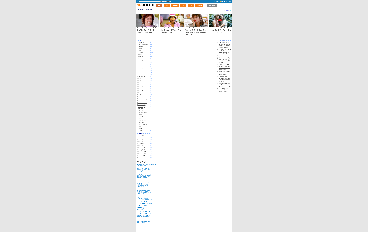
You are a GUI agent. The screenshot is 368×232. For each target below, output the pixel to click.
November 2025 (142, 154)
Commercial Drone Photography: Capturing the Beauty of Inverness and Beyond (224, 79)
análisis (138, 216)
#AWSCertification (141, 186)
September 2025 (142, 158)
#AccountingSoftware (141, 194)
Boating (140, 50)
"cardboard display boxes (143, 169)
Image (183, 5)
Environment (141, 64)
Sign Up (223, 1)
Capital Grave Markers (224, 64)
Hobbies (140, 80)
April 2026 (141, 143)
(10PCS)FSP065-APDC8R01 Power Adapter (143, 198)
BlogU (159, 5)
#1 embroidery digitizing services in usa (143, 178)
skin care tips (145, 213)
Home (217, 1)
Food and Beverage (142, 72)
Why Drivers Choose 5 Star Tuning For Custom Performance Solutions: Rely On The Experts (224, 45)
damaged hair (140, 211)
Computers (141, 56)
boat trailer (145, 203)
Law (139, 93)
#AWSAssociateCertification (143, 185)
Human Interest (142, 87)
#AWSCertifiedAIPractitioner (143, 189)
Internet (140, 89)
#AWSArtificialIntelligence (142, 184)
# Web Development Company (143, 177)
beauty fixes (140, 201)
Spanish (140, 118)
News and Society (142, 99)
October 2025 (141, 156)
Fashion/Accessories (143, 68)
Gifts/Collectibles (142, 76)
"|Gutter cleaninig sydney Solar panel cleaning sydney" (143, 173)
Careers (140, 54)
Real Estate (141, 101)
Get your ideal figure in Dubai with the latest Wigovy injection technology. (224, 90)
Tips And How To (142, 124)
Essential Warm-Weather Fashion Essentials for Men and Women (224, 73)
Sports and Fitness (142, 120)
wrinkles (148, 215)
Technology (141, 122)
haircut (147, 211)
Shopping (140, 116)
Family (140, 66)
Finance (140, 70)
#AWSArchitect (140, 183)
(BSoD (138, 200)
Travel (139, 126)
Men (139, 97)
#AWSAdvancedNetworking (143, 182)
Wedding (140, 128)
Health (140, 78)
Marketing (140, 95)
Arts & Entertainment (143, 44)
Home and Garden (142, 85)
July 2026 (140, 137)
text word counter (223, 55)
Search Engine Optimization (141, 107)
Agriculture (141, 42)
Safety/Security (142, 105)
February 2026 (141, 148)
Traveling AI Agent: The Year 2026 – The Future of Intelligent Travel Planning (225, 84)
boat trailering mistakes (142, 207)
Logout (175, 224)
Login (229, 1)
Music (191, 5)
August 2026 (141, 135)
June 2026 (140, 139)
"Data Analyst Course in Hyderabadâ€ (142, 166)
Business (140, 52)
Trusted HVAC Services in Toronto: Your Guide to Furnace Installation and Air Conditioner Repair (225, 51)
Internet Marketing (142, 91)
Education (140, 62)
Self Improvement (142, 112)
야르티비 (143, 222)
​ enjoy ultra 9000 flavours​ (144, 219)
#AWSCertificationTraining (142, 187)
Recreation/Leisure (142, 103)
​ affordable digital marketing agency (143, 217)
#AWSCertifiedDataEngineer (143, 191)
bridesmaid (148, 210)
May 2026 (140, 141)
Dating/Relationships (143, 60)
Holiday (140, 82)
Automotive (141, 46)
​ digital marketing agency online (142, 218)
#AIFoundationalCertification (145, 179)
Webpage (175, 5)
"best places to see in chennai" (143, 167)
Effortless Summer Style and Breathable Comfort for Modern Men (224, 68)
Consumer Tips (142, 58)
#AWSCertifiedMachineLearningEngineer (146, 193)
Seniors (140, 114)
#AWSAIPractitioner (141, 181)
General (140, 74)
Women (140, 130)
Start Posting (212, 5)
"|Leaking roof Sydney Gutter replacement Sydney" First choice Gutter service (144, 175)
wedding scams (141, 215)
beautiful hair (146, 200)
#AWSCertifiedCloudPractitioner (144, 190)
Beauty (140, 48)
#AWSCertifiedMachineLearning (144, 192)
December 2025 (142, 152)
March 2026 (141, 145)
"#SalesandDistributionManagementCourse (146, 164)
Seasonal (140, 110)
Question (199, 5)
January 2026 (141, 150)
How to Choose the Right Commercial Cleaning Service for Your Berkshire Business (225, 60)
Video (166, 5)
